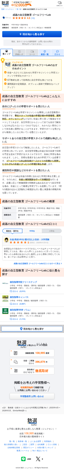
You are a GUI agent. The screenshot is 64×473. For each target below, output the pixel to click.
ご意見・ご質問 (28, 444)
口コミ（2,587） (19, 304)
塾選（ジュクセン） (8, 9)
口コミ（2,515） (19, 291)
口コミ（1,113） (19, 319)
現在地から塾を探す (34, 34)
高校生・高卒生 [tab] (12, 231)
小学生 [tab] (51, 231)
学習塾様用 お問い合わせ (32, 396)
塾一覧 (19, 9)
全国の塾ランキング (45, 447)
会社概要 (41, 444)
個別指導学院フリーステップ (23, 281)
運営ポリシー (28, 447)
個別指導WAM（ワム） (21, 309)
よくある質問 (35, 441)
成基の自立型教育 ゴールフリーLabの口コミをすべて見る (37, 263)
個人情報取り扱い (11, 444)
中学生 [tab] (32, 231)
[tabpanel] (32, 248)
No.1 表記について (39, 450)
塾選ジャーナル (23, 450)
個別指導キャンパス (19, 296)
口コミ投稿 (52, 444)
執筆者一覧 (22, 441)
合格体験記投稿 (13, 447)
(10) (33, 18)
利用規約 (47, 441)
